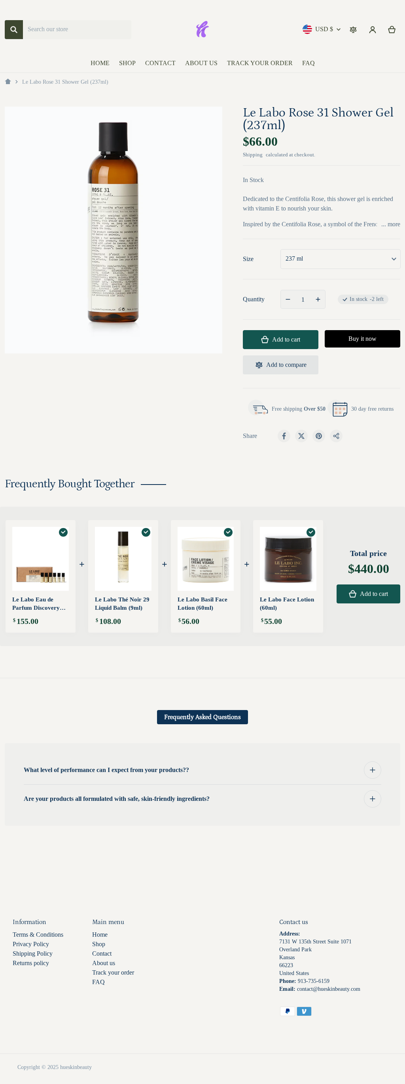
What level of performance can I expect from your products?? (106, 770)
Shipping (253, 155)
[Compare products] (353, 29)
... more (390, 224)
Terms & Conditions (38, 934)
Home (100, 934)
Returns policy (31, 963)
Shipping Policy (33, 953)
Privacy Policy (31, 944)
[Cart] (392, 29)
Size (248, 259)
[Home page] (8, 82)
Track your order (113, 972)
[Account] (373, 29)
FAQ (98, 982)
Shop (98, 944)
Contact (102, 953)
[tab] (202, 717)
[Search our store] (14, 29)
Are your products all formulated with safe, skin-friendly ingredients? (117, 798)
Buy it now (362, 338)
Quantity (254, 299)
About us (103, 963)
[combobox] (77, 29)
